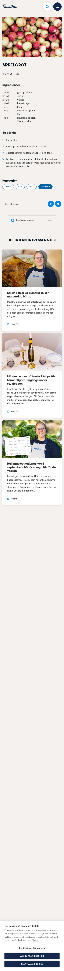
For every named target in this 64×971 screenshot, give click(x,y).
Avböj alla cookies (32, 956)
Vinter (31, 186)
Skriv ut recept (12, 74)
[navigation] (9, 7)
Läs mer (35, 940)
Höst (20, 186)
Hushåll (8, 186)
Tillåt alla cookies (32, 964)
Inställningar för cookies (32, 948)
